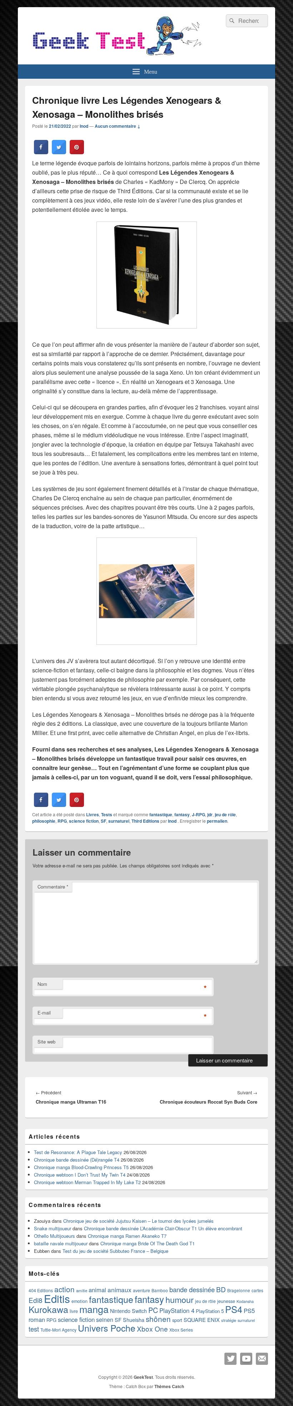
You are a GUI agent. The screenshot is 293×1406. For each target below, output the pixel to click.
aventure (141, 1290)
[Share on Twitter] (59, 152)
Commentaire (53, 886)
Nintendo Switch (128, 1310)
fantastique (160, 814)
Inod (84, 126)
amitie (81, 1290)
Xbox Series (181, 1330)
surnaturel (118, 821)
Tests (106, 814)
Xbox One (152, 1328)
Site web (46, 1041)
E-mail (44, 1012)
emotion (79, 1301)
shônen (158, 1318)
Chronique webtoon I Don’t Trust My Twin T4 (79, 1174)
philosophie (43, 821)
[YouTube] (246, 1359)
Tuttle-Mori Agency (58, 1330)
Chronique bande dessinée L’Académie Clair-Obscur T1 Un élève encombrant (163, 1228)
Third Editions (145, 821)
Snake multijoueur (52, 1228)
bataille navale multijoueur (61, 1243)
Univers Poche (106, 1328)
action (64, 1289)
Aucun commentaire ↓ (117, 126)
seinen (104, 1319)
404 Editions (41, 1290)
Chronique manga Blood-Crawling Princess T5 (81, 1167)
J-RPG (198, 814)
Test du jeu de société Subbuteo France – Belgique (115, 1250)
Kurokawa (48, 1309)
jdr (210, 814)
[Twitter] (230, 1359)
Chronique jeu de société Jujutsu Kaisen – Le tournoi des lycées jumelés (138, 1220)
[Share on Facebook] (41, 152)
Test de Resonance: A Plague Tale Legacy (78, 1152)
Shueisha (133, 1319)
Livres (92, 814)
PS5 (249, 1310)
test (34, 1328)
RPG (62, 821)
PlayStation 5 (210, 1311)
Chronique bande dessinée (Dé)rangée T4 (76, 1159)
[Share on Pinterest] (77, 152)
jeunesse (226, 1301)
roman (37, 1319)
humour (179, 1299)
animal (97, 1289)
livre (74, 1311)
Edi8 (36, 1300)
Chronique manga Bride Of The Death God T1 (147, 1243)
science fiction (84, 821)
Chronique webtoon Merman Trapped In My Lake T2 (87, 1182)
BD (221, 1289)
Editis (57, 1298)
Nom (42, 984)
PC (153, 1310)
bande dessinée (192, 1289)
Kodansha (245, 1301)
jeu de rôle (225, 814)
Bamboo (160, 1290)
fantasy (182, 814)
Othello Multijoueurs (54, 1235)
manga (94, 1309)
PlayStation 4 (176, 1310)
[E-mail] (262, 1359)
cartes (257, 1290)
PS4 (233, 1309)
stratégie (228, 1320)
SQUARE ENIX (202, 1319)
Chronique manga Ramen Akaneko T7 (127, 1235)
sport (177, 1320)
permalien (217, 821)
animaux (119, 1289)
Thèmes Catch (169, 1386)
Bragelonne (238, 1290)
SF (103, 821)
